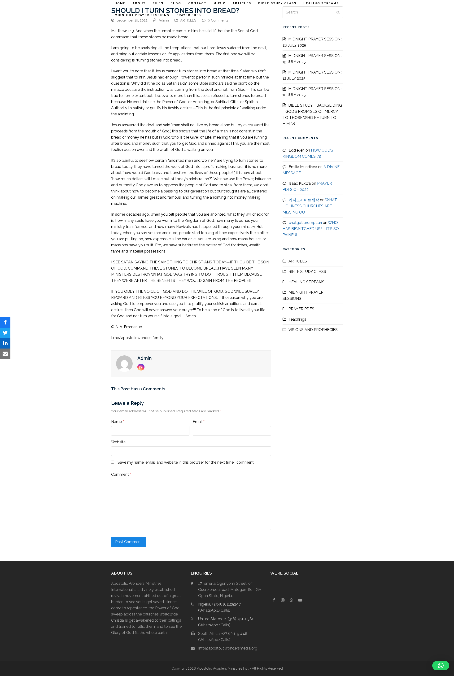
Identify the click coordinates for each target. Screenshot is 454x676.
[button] (5, 322)
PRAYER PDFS (301, 309)
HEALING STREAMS (306, 282)
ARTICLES (188, 20)
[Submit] (338, 12)
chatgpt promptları (305, 222)
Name (117, 421)
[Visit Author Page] (124, 363)
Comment (121, 474)
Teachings (297, 319)
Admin (164, 20)
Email (199, 421)
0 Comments (218, 20)
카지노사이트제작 (304, 200)
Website (118, 442)
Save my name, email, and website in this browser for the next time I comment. (186, 462)
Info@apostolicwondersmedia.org (227, 648)
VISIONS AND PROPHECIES (313, 329)
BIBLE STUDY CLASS (307, 271)
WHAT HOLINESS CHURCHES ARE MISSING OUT (310, 206)
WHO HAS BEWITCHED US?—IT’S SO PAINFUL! (311, 228)
